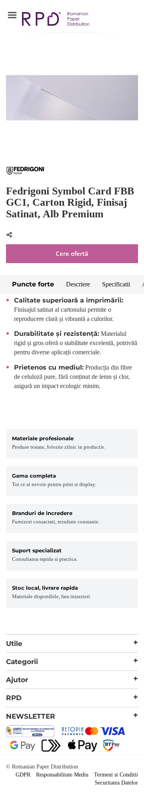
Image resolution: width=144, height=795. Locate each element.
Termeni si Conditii (116, 775)
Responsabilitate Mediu (62, 775)
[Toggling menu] (12, 15)
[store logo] (55, 20)
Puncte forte (33, 284)
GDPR (23, 775)
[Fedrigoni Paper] (25, 173)
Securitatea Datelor (116, 783)
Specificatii (116, 284)
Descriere (78, 284)
